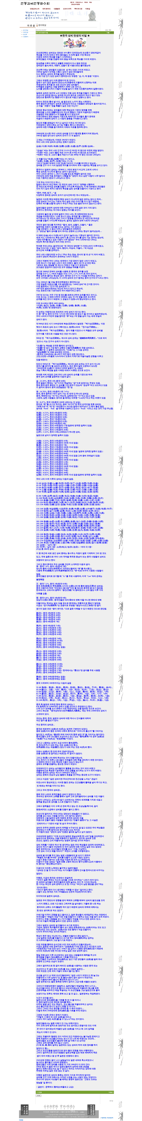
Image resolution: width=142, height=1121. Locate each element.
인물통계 (25, 36)
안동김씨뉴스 (79, 2)
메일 (90, 2)
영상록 (25, 34)
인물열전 (57, 9)
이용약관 (103, 1118)
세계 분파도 (46, 9)
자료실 (87, 9)
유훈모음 (25, 32)
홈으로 (72, 2)
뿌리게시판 (78, 9)
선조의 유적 (67, 9)
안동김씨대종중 (75, 4)
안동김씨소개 (34, 9)
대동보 (86, 2)
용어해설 (25, 30)
